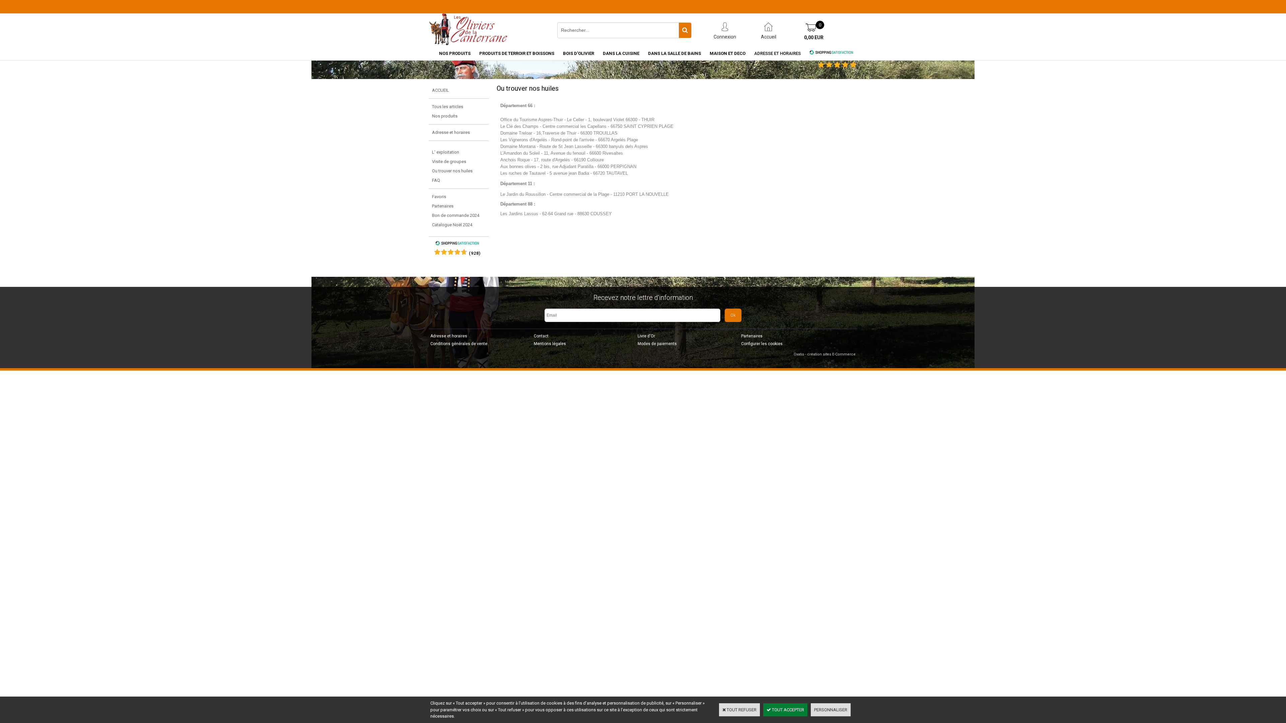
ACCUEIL (440, 90)
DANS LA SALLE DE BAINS (674, 53)
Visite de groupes (449, 161)
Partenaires (442, 206)
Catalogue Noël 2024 (452, 224)
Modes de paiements (657, 343)
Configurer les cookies (762, 343)
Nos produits (444, 115)
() (475, 253)
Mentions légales (550, 343)
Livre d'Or (646, 336)
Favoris (439, 196)
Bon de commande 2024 (455, 215)
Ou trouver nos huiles (452, 170)
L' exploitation (445, 152)
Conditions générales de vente (458, 343)
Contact (541, 336)
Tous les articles (447, 106)
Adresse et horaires (777, 53)
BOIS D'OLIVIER (578, 53)
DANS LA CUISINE (621, 53)
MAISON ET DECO (727, 53)
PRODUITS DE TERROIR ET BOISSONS (516, 53)
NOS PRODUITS (455, 53)
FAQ (436, 180)
